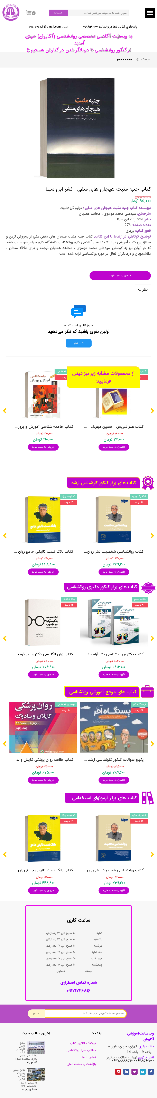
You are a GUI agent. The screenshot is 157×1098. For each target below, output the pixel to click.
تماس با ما (89, 1057)
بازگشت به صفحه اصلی (81, 1064)
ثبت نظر (78, 343)
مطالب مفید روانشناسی (81, 1050)
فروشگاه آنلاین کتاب (83, 1043)
